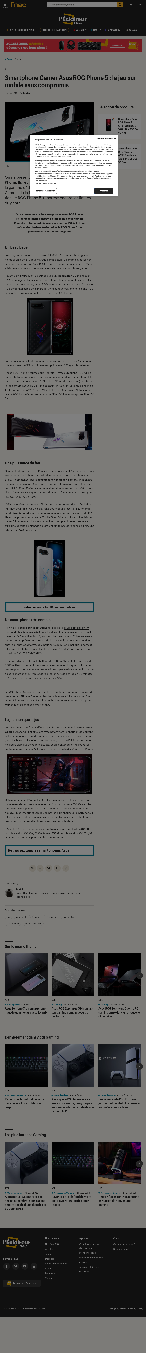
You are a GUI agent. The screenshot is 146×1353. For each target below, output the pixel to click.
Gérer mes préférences (45, 191)
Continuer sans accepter (106, 139)
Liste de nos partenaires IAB (45, 183)
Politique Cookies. (41, 168)
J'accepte (104, 191)
